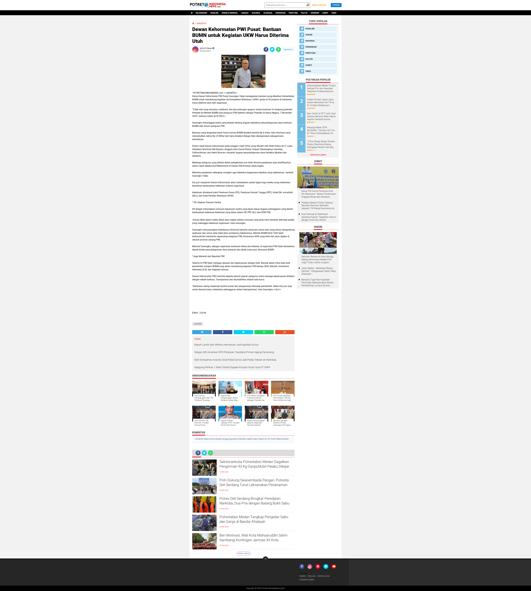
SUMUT (325, 13)
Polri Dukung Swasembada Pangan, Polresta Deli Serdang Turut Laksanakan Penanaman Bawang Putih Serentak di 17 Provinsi (254, 485)
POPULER (336, 5)
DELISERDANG (201, 13)
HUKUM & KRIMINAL (230, 13)
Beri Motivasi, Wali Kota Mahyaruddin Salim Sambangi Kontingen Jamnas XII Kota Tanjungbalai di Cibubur (253, 540)
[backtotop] (265, 559)
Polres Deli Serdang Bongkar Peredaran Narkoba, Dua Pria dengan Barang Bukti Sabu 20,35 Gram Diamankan (254, 503)
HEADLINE (214, 13)
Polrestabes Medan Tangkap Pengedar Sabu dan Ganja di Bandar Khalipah (253, 519)
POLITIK (304, 13)
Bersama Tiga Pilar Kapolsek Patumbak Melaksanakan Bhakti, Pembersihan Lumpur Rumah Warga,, (317, 282)
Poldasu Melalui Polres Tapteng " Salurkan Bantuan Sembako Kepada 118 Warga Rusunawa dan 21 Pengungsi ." (318, 205)
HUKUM (308, 35)
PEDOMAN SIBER (306, 580)
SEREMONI (315, 13)
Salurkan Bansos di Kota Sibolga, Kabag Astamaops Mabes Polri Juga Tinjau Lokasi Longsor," (317, 259)
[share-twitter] (272, 49)
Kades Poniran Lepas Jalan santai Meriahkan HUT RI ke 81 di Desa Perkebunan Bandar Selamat (320, 102)
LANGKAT (245, 13)
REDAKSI (312, 576)
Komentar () (288, 49)
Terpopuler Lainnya (318, 155)
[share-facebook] (266, 49)
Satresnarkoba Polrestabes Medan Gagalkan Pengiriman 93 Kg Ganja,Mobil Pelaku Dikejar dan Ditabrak (254, 466)
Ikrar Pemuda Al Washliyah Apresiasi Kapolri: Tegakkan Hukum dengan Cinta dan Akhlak (318, 217)
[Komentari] (285, 332)
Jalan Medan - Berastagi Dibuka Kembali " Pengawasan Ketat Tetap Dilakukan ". (318, 271)
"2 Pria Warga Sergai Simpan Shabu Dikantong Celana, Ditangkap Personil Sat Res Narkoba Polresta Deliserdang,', (321, 144)
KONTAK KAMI (323, 576)
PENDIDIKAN (280, 13)
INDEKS (302, 576)
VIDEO (333, 13)
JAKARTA (201, 23)
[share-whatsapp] (278, 49)
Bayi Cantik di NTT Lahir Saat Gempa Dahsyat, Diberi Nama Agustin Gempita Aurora (321, 116)
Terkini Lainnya (243, 553)
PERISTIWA (293, 13)
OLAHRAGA (267, 13)
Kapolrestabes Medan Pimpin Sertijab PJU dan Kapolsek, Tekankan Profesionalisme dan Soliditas (321, 88)
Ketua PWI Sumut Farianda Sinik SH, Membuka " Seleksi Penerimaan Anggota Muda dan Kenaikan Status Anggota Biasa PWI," (318, 194)
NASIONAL (256, 13)
